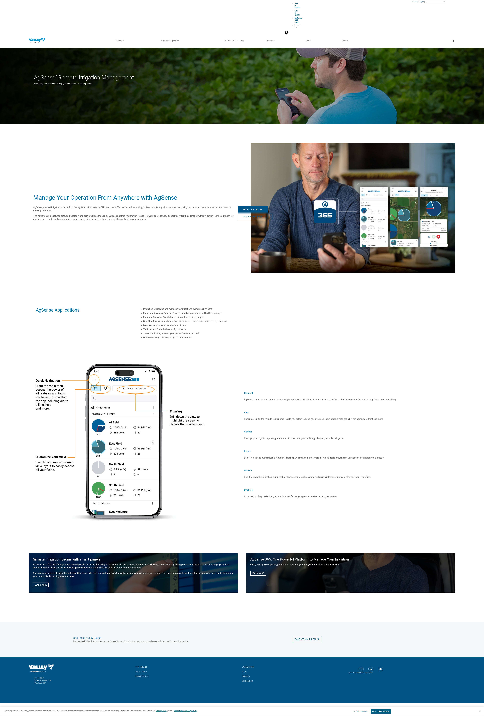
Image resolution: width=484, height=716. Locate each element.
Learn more (41, 585)
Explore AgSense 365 (255, 217)
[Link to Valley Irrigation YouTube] (380, 669)
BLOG (244, 672)
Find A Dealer (141, 667)
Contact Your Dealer (307, 639)
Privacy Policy (142, 676)
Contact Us (247, 681)
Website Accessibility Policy (185, 711)
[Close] (480, 711)
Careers (246, 676)
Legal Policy (141, 672)
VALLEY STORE (248, 667)
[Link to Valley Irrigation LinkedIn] (370, 669)
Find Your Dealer (253, 209)
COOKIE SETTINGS (361, 711)
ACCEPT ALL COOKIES (380, 711)
